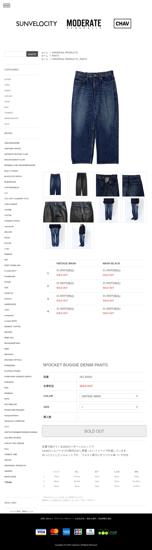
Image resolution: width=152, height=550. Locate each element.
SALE (6, 124)
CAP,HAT (8, 96)
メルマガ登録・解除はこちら (21, 511)
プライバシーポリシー (63, 519)
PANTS (55, 55)
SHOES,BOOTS (11, 118)
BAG (6, 107)
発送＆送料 (91, 519)
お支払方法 (79, 519)
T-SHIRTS (8, 113)
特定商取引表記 (104, 519)
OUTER (7, 79)
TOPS (7, 85)
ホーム (44, 52)
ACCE (7, 102)
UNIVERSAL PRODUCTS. (65, 52)
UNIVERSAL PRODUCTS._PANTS (69, 59)
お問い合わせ (46, 519)
